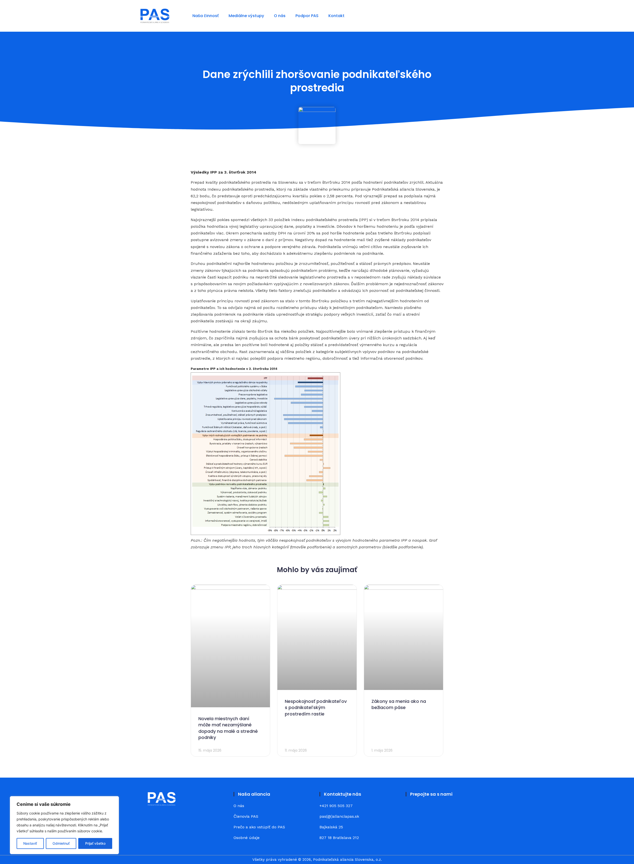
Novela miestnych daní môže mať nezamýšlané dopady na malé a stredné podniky (228, 727)
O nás (280, 16)
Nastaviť (30, 843)
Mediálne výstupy (246, 16)
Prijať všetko (95, 843)
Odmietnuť (61, 843)
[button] (490, 16)
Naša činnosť (205, 16)
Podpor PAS (306, 16)
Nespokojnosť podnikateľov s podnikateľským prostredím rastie (316, 707)
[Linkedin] (426, 809)
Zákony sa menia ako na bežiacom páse (398, 704)
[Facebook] (412, 809)
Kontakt (336, 16)
